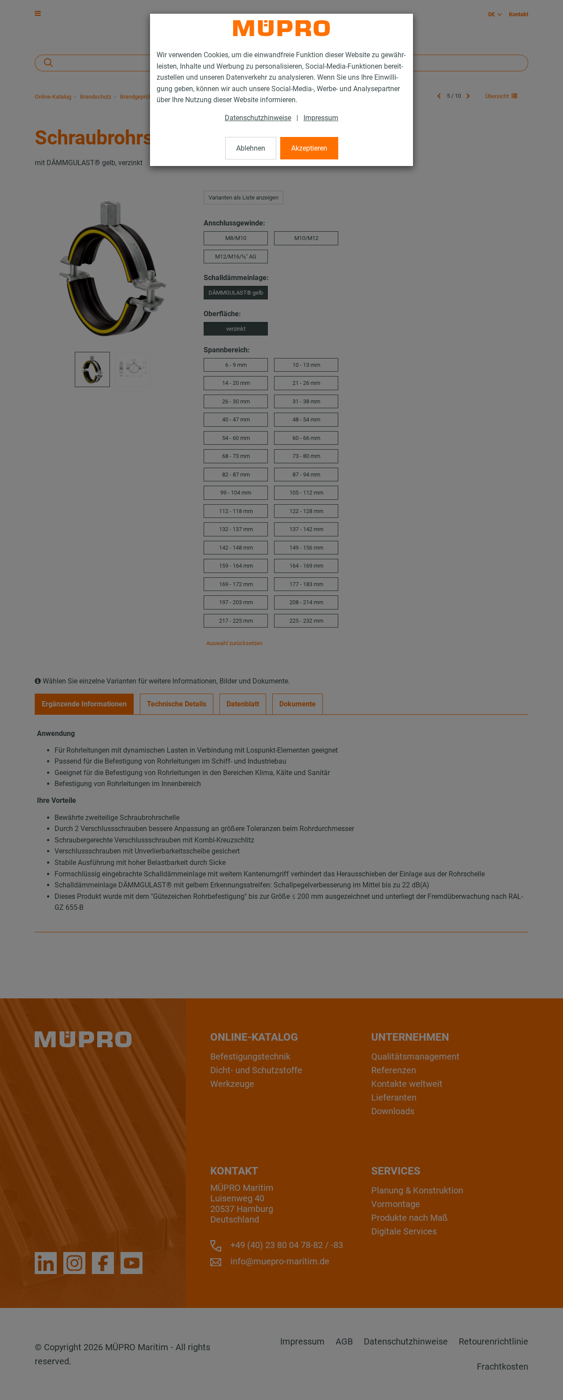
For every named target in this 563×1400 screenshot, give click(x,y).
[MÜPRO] (281, 28)
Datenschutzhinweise (258, 118)
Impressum (320, 118)
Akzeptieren (309, 148)
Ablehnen (250, 148)
